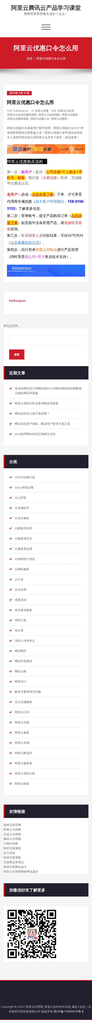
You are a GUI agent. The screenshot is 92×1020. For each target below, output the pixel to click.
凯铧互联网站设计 (15, 867)
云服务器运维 (23, 549)
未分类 (19, 630)
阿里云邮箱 (22, 784)
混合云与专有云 (25, 641)
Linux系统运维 (24, 487)
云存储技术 (22, 508)
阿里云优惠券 (70, 115)
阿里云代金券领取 (49, 115)
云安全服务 (22, 518)
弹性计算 (20, 620)
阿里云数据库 (23, 753)
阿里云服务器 (23, 763)
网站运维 (20, 671)
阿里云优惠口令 (40, 119)
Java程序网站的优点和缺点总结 (35, 434)
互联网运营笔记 (14, 862)
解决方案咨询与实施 (28, 692)
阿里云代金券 (66, 111)
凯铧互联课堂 (12, 848)
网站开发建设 (23, 661)
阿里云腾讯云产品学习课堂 (46, 8)
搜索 (16, 354)
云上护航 (20, 498)
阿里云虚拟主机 (25, 773)
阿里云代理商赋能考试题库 (21, 871)
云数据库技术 (23, 528)
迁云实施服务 (23, 702)
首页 (29, 58)
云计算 (19, 579)
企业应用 (20, 589)
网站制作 (20, 651)
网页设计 (20, 681)
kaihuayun (20, 111)
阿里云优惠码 (59, 119)
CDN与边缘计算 (25, 477)
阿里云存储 (22, 743)
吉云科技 (9, 853)
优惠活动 (20, 600)
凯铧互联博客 (12, 857)
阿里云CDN (22, 712)
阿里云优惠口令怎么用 (50, 58)
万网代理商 (11, 843)
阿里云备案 (22, 732)
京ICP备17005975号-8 (69, 1011)
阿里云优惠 (41, 111)
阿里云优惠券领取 (18, 119)
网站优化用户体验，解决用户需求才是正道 (42, 424)
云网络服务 (22, 569)
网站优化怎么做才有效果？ (32, 413)
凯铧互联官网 (12, 825)
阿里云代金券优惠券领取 (22, 115)
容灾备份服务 (23, 610)
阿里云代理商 (12, 829)
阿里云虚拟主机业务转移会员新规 (36, 403)
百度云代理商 (12, 834)
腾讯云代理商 (12, 839)
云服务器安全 (23, 538)
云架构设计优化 (25, 559)
